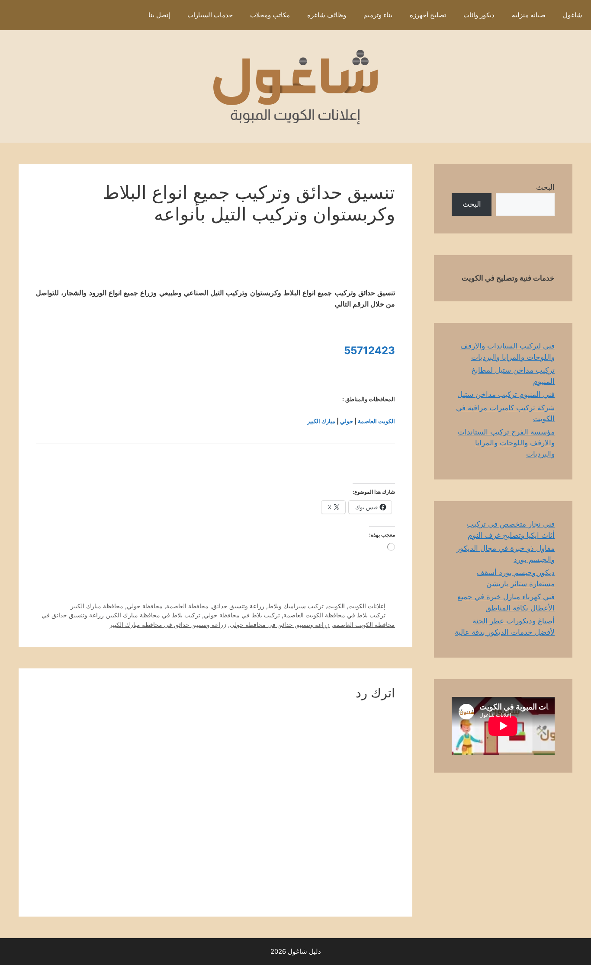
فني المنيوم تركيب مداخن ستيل (506, 394)
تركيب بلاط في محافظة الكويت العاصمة (334, 615)
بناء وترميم (377, 15)
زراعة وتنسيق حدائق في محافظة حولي (280, 624)
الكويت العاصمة (376, 421)
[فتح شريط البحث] (127, 15)
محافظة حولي (145, 606)
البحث (545, 187)
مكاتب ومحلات (270, 15)
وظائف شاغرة (326, 15)
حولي (346, 421)
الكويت (336, 606)
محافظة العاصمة (187, 606)
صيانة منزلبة (529, 15)
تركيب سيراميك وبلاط (296, 606)
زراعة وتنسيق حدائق (238, 606)
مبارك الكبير (321, 421)
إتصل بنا (159, 15)
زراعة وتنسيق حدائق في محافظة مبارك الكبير (167, 624)
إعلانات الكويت (366, 606)
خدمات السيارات (210, 15)
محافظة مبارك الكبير (97, 606)
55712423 (369, 350)
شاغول (572, 15)
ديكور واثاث (479, 15)
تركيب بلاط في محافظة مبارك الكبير (153, 615)
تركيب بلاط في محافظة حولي (242, 615)
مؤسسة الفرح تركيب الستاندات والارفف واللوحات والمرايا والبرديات (506, 443)
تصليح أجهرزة (428, 15)
